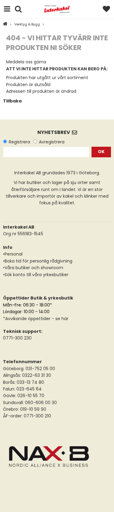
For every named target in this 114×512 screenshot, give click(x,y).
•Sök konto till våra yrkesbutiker (35, 275)
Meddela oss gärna (26, 62)
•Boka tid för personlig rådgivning (37, 261)
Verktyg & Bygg (27, 24)
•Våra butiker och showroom (33, 268)
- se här (59, 319)
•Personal (12, 254)
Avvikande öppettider (27, 319)
